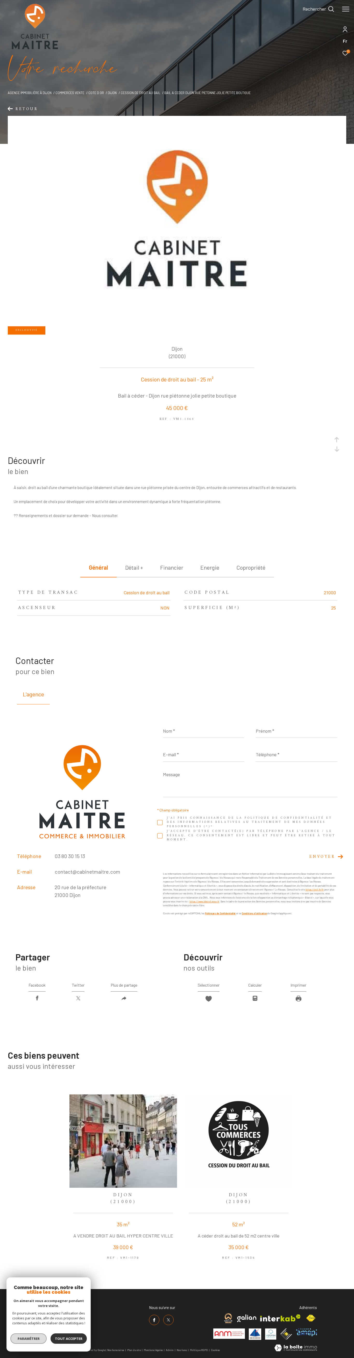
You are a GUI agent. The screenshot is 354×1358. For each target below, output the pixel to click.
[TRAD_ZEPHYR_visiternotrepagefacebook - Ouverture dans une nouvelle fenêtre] (154, 1320)
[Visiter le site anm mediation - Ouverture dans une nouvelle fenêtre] (229, 1333)
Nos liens (182, 1350)
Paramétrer (29, 1338)
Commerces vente (69, 93)
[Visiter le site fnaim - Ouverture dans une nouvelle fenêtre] (311, 1318)
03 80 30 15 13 (70, 856)
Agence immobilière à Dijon (30, 93)
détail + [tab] (134, 567)
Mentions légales (153, 1350)
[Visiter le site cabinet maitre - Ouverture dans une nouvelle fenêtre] (228, 1318)
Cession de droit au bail (140, 93)
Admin (170, 1350)
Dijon (112, 93)
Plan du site (134, 1350)
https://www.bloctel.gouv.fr (204, 901)
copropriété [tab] (250, 567)
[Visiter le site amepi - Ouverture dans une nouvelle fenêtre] (306, 1332)
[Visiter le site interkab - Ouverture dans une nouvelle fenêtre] (280, 1317)
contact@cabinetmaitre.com (87, 871)
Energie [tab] (209, 567)
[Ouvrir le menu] (345, 9)
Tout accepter (68, 1338)
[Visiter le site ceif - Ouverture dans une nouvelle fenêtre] (286, 1334)
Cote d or (96, 93)
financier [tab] (171, 567)
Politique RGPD (199, 1350)
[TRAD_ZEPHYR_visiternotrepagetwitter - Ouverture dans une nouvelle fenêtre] (168, 1320)
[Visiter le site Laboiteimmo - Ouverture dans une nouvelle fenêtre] (295, 1348)
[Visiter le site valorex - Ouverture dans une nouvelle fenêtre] (270, 1334)
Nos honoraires (115, 1350)
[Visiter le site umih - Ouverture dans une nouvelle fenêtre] (255, 1334)
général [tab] (98, 567)
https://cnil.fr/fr (315, 889)
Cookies (215, 1350)
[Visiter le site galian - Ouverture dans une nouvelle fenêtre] (246, 1318)
